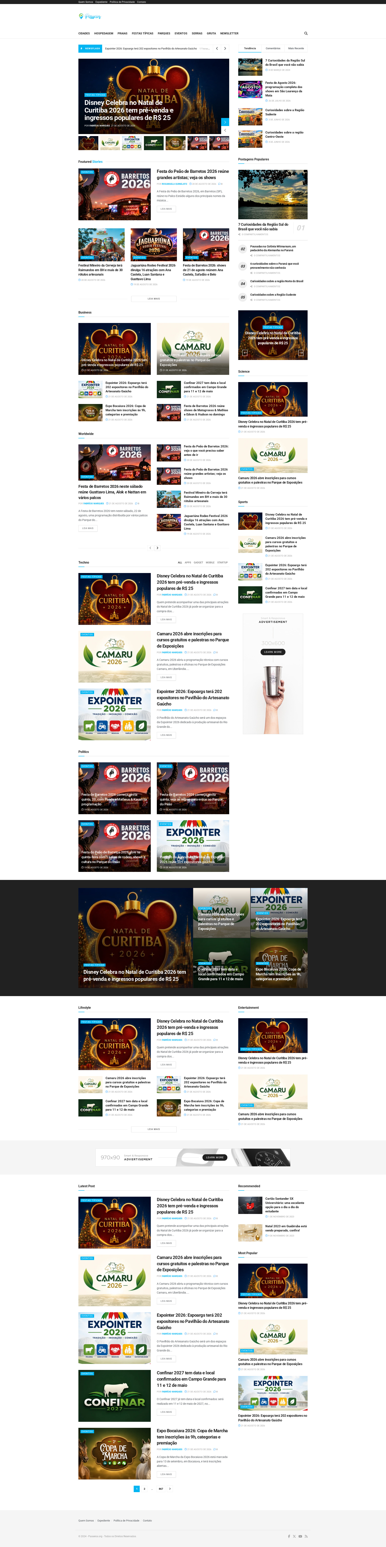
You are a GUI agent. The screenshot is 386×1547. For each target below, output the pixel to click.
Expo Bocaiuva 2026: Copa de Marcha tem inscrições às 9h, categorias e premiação (152, 48)
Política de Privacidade (122, 2)
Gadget (198, 562)
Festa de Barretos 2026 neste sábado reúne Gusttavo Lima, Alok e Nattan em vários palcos (112, 492)
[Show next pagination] (170, 1488)
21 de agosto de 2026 (96, 370)
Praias (122, 33)
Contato (141, 2)
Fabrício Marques (99, 125)
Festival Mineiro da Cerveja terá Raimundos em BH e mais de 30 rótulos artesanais (100, 269)
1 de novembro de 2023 (281, 1216)
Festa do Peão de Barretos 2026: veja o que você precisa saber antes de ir (206, 451)
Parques (164, 33)
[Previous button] (225, 130)
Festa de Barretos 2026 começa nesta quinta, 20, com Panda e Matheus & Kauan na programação (114, 799)
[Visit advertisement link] (273, 674)
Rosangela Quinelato (174, 184)
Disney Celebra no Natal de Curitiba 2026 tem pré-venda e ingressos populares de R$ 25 (128, 110)
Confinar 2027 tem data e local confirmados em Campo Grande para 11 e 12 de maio (205, 387)
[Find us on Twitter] (294, 1536)
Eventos (181, 33)
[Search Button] (306, 33)
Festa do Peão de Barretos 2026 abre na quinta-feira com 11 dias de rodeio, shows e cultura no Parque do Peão (113, 857)
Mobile (210, 562)
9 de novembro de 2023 (281, 1235)
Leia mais (168, 208)
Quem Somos (85, 2)
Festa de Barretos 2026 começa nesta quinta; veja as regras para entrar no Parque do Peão (191, 799)
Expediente (101, 2)
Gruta (211, 33)
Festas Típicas (142, 33)
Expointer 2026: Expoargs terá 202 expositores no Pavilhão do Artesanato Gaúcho (127, 387)
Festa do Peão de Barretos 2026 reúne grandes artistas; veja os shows (206, 474)
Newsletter (229, 33)
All (180, 562)
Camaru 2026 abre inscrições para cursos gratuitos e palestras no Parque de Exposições (190, 360)
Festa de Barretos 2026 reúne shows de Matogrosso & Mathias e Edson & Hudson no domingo (206, 410)
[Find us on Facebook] (289, 1536)
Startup (222, 562)
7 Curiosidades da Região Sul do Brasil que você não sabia (263, 226)
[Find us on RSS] (306, 1536)
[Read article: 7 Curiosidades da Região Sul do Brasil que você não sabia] (273, 194)
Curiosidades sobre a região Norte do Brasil (276, 281)
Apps (188, 562)
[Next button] (225, 122)
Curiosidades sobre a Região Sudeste (273, 294)
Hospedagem (103, 33)
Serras (197, 33)
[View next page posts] (157, 548)
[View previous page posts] (150, 548)
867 (161, 1488)
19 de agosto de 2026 (145, 284)
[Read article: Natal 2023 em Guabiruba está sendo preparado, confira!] (250, 1232)
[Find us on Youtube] (300, 1536)
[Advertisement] (234, 16)
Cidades (84, 33)
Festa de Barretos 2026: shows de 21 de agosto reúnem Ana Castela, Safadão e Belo (204, 269)
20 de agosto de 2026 (204, 184)
